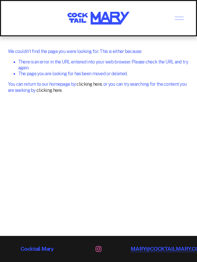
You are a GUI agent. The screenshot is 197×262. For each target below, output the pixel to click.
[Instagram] (98, 249)
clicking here (89, 84)
